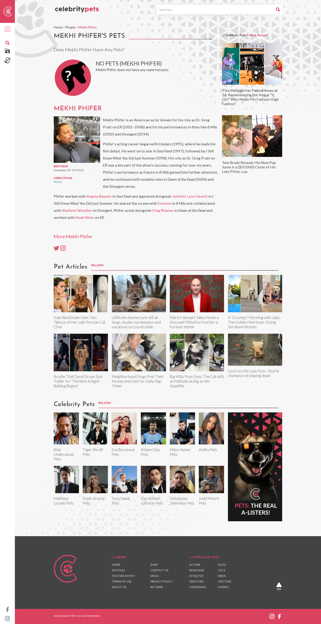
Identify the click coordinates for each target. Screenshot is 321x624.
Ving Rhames (163, 210)
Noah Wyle (84, 217)
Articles (118, 570)
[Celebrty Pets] (77, 8)
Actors (58, 181)
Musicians (196, 570)
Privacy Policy (161, 581)
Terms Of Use (122, 581)
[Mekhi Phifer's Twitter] (56, 247)
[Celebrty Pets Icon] (8, 11)
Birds (222, 575)
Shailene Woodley (77, 210)
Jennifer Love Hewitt (190, 196)
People (70, 27)
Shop (154, 564)
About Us (119, 587)
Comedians (197, 587)
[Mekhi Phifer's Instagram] (63, 247)
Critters (224, 581)
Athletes (196, 575)
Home (58, 27)
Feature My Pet (123, 575)
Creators (196, 581)
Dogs (222, 564)
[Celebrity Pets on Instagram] (7, 618)
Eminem (164, 203)
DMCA (154, 575)
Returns (156, 587)
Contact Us (159, 570)
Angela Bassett (99, 196)
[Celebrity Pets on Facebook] (7, 609)
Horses (223, 587)
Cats (221, 570)
